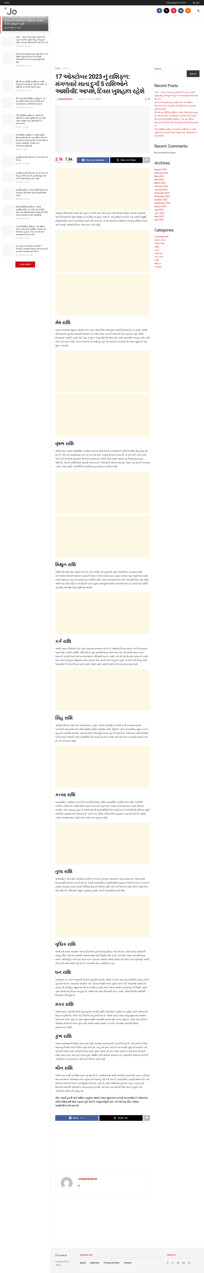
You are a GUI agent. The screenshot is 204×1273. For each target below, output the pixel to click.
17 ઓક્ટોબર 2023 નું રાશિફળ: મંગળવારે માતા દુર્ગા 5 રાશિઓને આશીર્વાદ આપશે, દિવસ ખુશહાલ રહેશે (24, 20)
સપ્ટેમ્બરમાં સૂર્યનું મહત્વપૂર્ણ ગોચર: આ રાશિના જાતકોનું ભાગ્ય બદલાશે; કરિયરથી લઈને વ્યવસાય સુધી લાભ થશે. (175, 105)
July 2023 (159, 210)
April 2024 (159, 179)
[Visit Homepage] (20, 10)
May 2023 (159, 216)
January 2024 (160, 189)
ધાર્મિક (156, 247)
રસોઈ (156, 260)
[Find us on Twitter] (166, 10)
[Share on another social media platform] (146, 160)
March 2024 (160, 183)
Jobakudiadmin (65, 99)
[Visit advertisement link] (25, 73)
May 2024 (159, 176)
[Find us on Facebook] (159, 10)
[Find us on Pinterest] (174, 10)
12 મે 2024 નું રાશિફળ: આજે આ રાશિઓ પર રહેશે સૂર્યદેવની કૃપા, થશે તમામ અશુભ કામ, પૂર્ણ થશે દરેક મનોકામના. (175, 132)
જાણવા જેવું (159, 243)
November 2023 (162, 196)
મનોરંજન (158, 253)
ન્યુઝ (156, 250)
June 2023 (159, 213)
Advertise (94, 1263)
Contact (127, 1263)
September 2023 (162, 203)
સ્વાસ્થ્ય (157, 267)
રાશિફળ (65, 68)
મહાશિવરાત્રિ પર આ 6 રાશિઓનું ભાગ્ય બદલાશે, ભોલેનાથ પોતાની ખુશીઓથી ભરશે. (32, 192)
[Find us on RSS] (188, 10)
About (83, 1263)
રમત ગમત (158, 257)
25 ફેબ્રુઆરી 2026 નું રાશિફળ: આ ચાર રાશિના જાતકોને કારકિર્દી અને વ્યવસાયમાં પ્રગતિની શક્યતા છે (30, 101)
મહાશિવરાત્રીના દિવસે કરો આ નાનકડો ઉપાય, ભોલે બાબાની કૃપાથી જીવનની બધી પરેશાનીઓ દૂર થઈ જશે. (32, 176)
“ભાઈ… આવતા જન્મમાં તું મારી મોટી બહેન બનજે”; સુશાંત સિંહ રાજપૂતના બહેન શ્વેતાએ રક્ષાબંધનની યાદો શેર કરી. (32, 40)
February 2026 (161, 173)
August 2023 (160, 206)
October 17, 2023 (84, 99)
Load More (25, 264)
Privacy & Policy (111, 1263)
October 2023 (160, 200)
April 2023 (159, 220)
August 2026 (160, 169)
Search (157, 69)
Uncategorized (161, 236)
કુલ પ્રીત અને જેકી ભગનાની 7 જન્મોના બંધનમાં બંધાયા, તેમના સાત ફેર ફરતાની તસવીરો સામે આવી (32, 249)
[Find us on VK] (181, 10)
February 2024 (161, 186)
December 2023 (162, 193)
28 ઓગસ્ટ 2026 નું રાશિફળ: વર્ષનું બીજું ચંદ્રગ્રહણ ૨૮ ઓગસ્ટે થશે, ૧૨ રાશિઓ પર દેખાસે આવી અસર (31, 84)
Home (6, 3)
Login (197, 3)
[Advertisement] (127, 42)
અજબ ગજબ (160, 240)
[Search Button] (198, 10)
